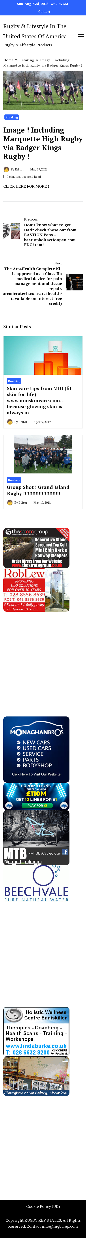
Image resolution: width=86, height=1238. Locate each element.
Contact (44, 11)
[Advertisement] (43, 655)
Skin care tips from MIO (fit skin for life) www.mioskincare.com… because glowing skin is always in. (39, 400)
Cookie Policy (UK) (43, 1206)
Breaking (12, 117)
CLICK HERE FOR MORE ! (26, 186)
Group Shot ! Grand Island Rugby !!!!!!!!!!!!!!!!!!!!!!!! (38, 490)
